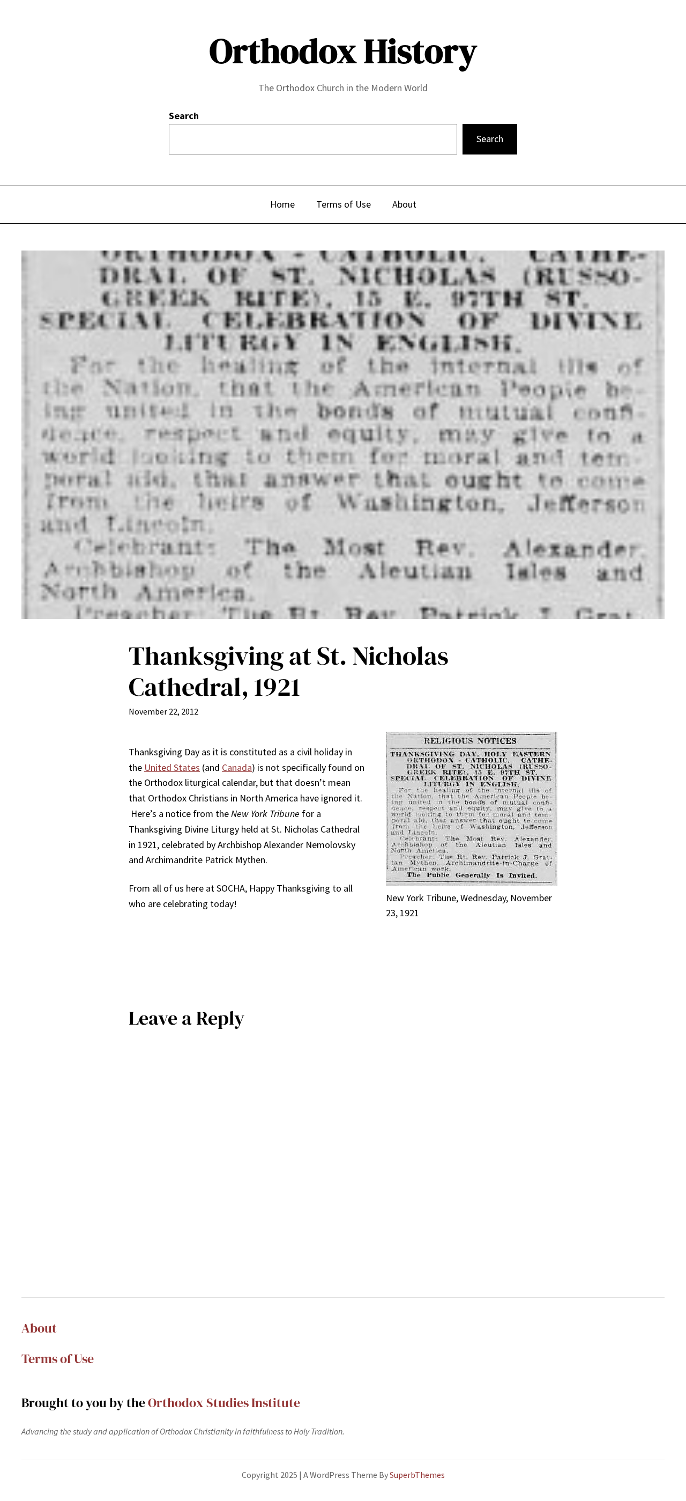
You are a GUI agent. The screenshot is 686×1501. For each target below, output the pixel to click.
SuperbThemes (417, 1474)
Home (282, 204)
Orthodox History (343, 50)
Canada (237, 767)
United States (172, 767)
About (39, 1328)
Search (184, 115)
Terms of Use (57, 1358)
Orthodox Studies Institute (224, 1402)
